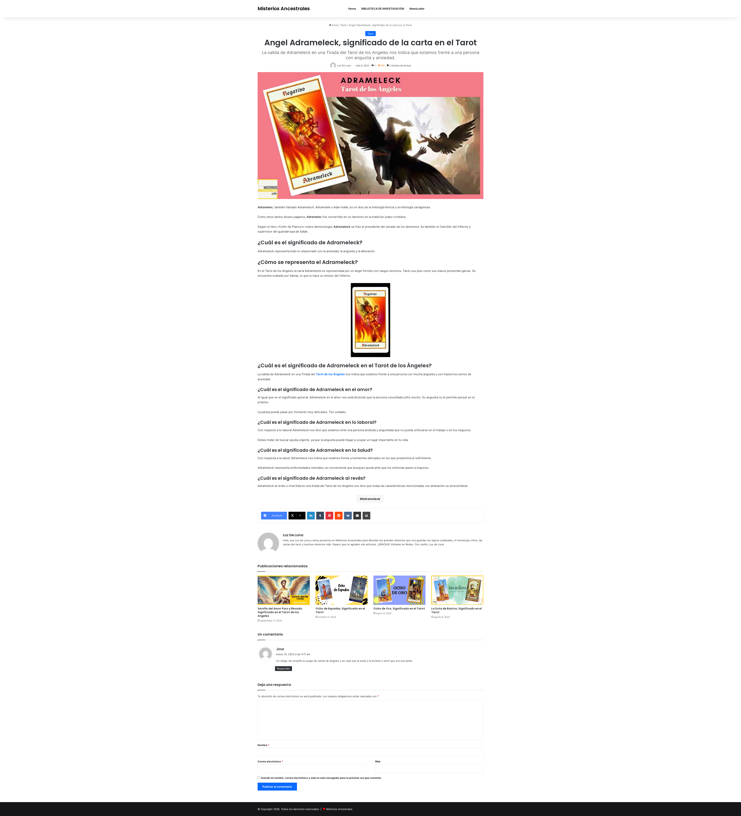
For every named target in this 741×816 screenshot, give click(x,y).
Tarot (343, 25)
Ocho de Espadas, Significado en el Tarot (340, 610)
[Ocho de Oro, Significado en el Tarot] (399, 590)
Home (352, 8)
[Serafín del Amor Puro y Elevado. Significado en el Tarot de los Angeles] (284, 590)
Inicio (334, 25)
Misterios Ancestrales (339, 809)
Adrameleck (371, 499)
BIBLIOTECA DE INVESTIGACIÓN (382, 8)
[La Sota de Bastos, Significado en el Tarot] (457, 590)
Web (377, 761)
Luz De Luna (293, 535)
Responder (283, 668)
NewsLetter (417, 8)
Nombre (263, 745)
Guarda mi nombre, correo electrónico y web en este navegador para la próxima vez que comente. (321, 777)
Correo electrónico (270, 761)
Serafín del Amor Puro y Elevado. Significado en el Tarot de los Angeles (280, 612)
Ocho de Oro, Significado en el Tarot (399, 608)
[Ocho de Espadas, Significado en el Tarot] (342, 590)
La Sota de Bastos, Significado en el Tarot (456, 610)
